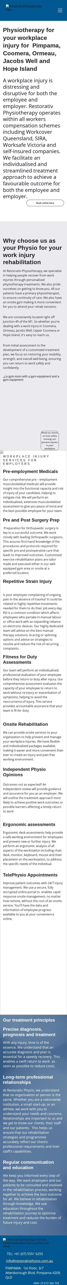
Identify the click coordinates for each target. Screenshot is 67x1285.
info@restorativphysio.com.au (29, 1261)
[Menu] (60, 10)
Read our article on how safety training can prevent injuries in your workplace (50, 440)
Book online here (45, 203)
